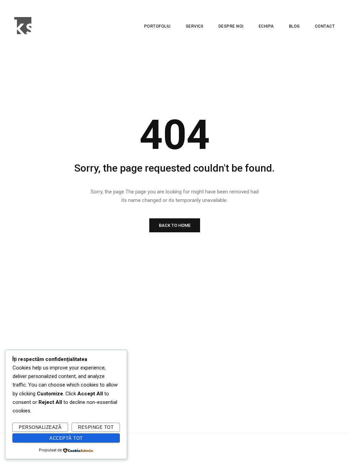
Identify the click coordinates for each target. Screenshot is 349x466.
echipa (266, 26)
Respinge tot (95, 427)
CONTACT (325, 26)
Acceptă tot (66, 438)
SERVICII (194, 26)
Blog (294, 26)
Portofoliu (157, 26)
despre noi (231, 26)
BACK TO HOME (175, 225)
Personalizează (40, 427)
